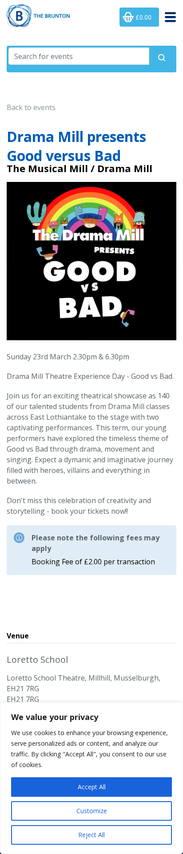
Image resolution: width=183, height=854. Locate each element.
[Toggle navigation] (167, 17)
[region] (91, 778)
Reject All (91, 834)
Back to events (31, 107)
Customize (91, 811)
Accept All (92, 787)
